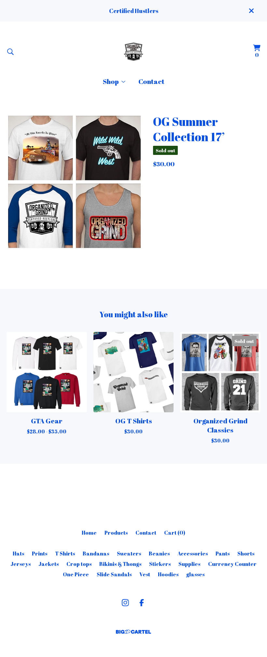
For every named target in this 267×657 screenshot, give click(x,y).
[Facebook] (142, 603)
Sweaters (129, 553)
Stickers (160, 564)
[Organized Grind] (133, 51)
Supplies (189, 564)
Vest (144, 574)
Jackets (48, 564)
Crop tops (78, 564)
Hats (18, 553)
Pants (223, 553)
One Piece (76, 574)
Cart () (174, 532)
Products (116, 532)
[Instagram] (125, 603)
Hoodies (168, 574)
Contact (151, 81)
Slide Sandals (114, 574)
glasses (195, 574)
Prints (39, 553)
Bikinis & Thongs (120, 564)
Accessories (192, 553)
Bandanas (96, 553)
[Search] (10, 52)
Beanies (159, 553)
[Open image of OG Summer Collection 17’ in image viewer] (75, 182)
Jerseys (20, 564)
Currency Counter (232, 564)
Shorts (245, 553)
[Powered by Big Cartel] (133, 631)
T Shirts (65, 553)
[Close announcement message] (251, 11)
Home (89, 532)
